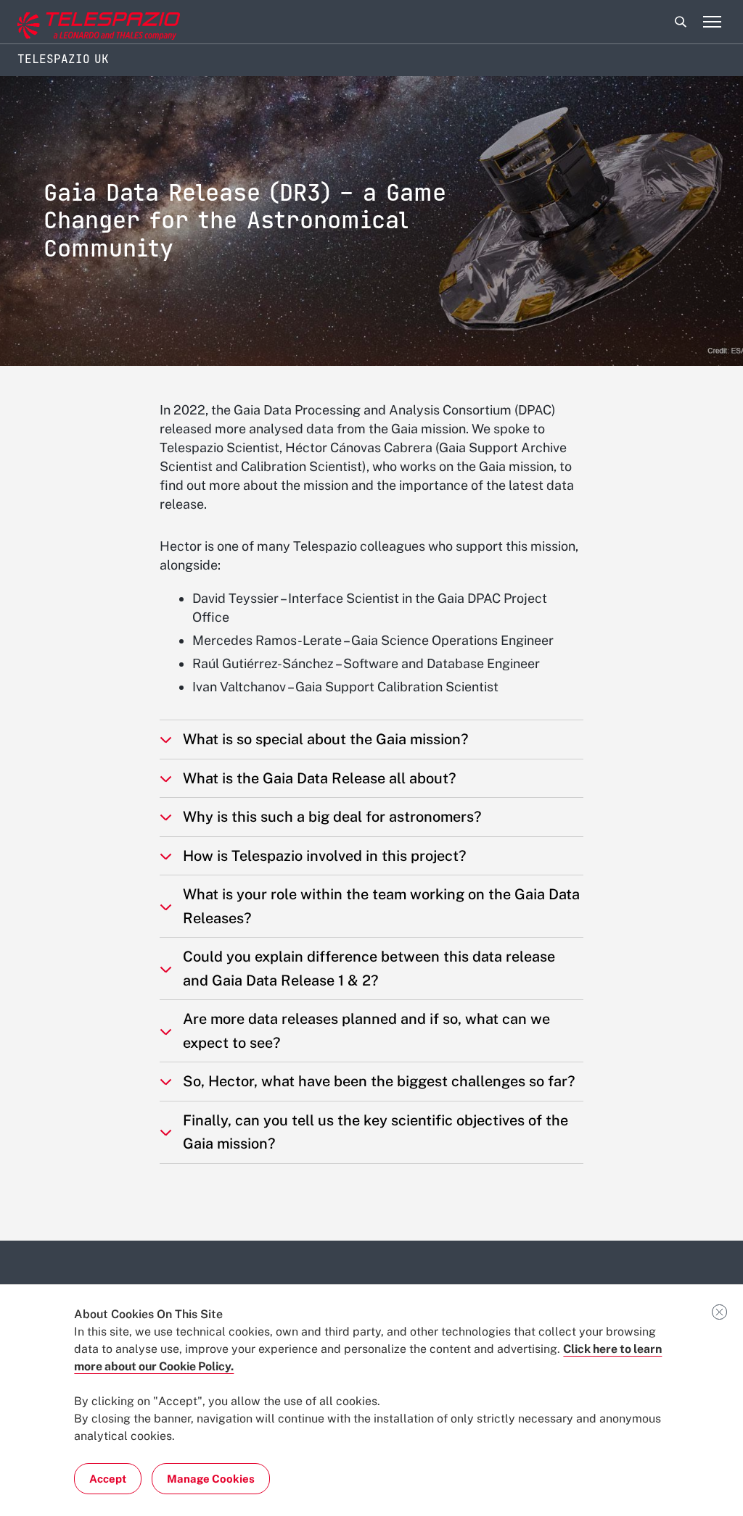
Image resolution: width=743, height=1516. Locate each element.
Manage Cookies (211, 1479)
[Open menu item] (712, 22)
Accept (107, 1479)
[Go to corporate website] (71, 22)
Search (680, 22)
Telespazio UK (63, 59)
